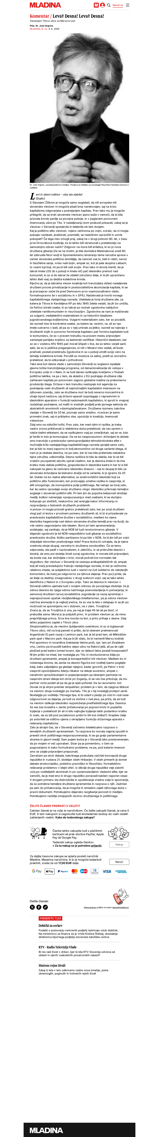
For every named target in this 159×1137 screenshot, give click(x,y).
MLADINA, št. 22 (38, 28)
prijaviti (96, 845)
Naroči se (118, 5)
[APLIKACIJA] (96, 5)
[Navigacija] (127, 5)
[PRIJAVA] (102, 5)
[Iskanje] (108, 5)
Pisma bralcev (90, 907)
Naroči (119, 861)
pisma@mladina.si (120, 907)
